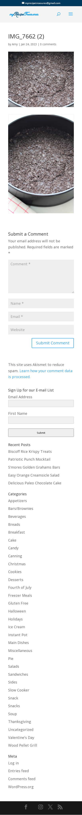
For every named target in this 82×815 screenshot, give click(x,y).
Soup (12, 713)
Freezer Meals (20, 595)
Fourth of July (19, 587)
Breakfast (16, 532)
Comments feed (21, 778)
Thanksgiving (19, 721)
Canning (15, 555)
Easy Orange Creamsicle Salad (33, 475)
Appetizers (17, 500)
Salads (13, 666)
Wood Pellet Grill (22, 745)
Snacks (14, 705)
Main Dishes (18, 642)
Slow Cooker (18, 690)
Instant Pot (17, 634)
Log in (13, 763)
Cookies (14, 571)
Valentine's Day (21, 737)
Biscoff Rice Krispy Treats (30, 451)
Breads (14, 524)
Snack (13, 698)
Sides (12, 682)
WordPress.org (21, 786)
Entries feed (18, 770)
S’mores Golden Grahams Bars (34, 467)
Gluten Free (18, 603)
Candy (13, 548)
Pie (10, 658)
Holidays (15, 619)
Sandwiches (18, 674)
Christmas (17, 563)
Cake (12, 540)
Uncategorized (20, 729)
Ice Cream (16, 626)
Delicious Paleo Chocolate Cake (34, 483)
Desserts (15, 579)
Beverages (17, 516)
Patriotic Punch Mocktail (29, 459)
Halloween (17, 611)
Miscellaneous (20, 650)
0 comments (48, 44)
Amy (15, 44)
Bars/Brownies (20, 508)
